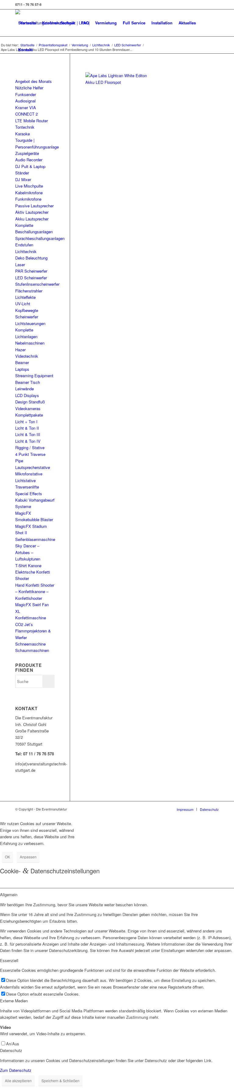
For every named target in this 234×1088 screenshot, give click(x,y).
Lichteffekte (25, 297)
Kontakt (25, 49)
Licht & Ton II (27, 428)
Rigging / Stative (29, 447)
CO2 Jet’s (24, 624)
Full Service (134, 23)
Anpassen (28, 856)
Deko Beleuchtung (31, 258)
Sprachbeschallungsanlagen (40, 238)
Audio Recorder (28, 160)
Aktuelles (187, 23)
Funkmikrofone (28, 199)
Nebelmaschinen (29, 343)
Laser (20, 264)
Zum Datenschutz (15, 1070)
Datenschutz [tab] (11, 1050)
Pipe (19, 460)
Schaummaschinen (32, 650)
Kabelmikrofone (29, 192)
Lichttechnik (26, 251)
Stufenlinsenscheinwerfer (37, 284)
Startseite (27, 23)
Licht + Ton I (26, 421)
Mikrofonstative (28, 474)
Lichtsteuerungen (30, 323)
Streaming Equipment (34, 375)
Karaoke (22, 134)
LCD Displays (27, 395)
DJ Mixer (23, 179)
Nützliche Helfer (29, 88)
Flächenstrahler (28, 291)
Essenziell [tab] (9, 960)
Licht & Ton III (27, 434)
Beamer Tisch (27, 382)
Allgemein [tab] (8, 894)
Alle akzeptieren (18, 1080)
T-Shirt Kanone (28, 565)
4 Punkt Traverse (30, 454)
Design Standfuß (30, 402)
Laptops (22, 369)
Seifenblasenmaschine (35, 539)
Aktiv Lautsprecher (31, 212)
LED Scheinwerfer (31, 278)
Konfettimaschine (30, 618)
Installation (161, 23)
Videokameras (28, 408)
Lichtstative (25, 480)
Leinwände (24, 389)
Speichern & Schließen (60, 1080)
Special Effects (28, 493)
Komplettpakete (29, 415)
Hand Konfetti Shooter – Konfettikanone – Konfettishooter (34, 591)
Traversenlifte (27, 487)
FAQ (85, 23)
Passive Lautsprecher (34, 206)
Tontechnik (24, 127)
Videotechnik (26, 356)
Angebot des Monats (33, 81)
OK (7, 856)
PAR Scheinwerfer (31, 271)
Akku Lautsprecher (31, 219)
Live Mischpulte (29, 186)
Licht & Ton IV (28, 441)
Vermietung (106, 23)
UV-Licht (22, 303)
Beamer (22, 362)
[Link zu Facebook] (214, 4)
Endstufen (24, 245)
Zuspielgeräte (27, 153)
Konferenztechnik (58, 23)
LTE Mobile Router (31, 120)
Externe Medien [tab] (14, 1001)
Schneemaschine (30, 644)
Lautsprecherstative (32, 467)
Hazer (20, 350)
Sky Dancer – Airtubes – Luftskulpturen (27, 552)
